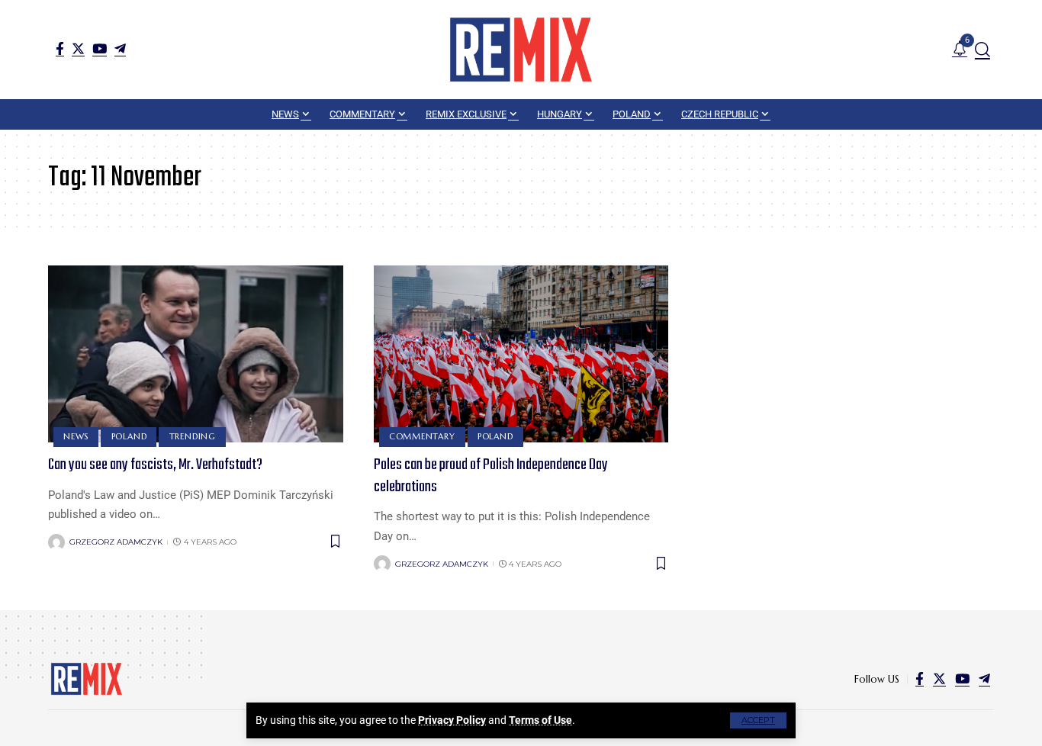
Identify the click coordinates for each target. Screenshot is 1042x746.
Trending (192, 436)
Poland (129, 436)
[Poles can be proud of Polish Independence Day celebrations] (521, 353)
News (75, 436)
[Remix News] (521, 49)
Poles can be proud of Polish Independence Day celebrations (491, 476)
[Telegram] (120, 48)
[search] (982, 50)
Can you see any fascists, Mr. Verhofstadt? (155, 465)
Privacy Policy (452, 720)
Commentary (422, 436)
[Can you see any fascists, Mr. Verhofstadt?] (195, 353)
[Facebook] (60, 48)
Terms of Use (540, 720)
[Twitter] (78, 48)
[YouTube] (99, 48)
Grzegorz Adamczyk (115, 542)
